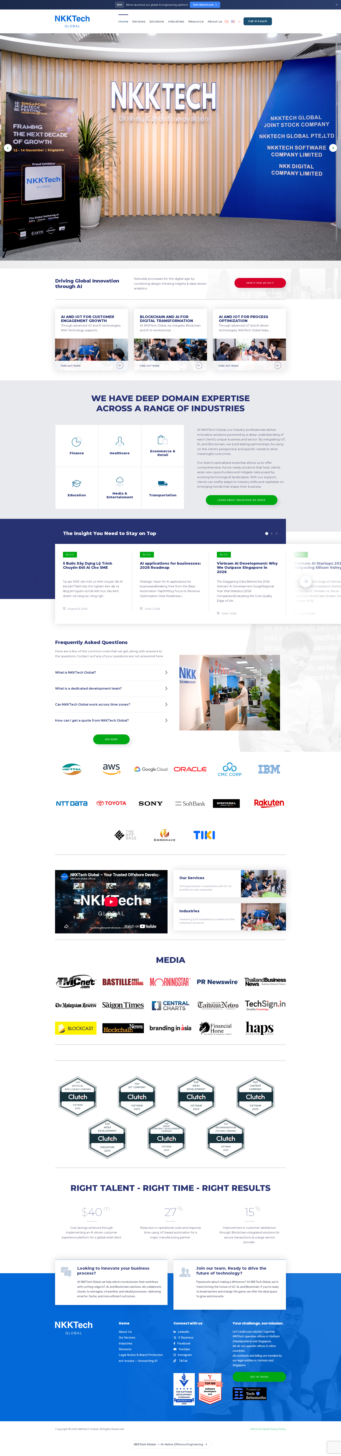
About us (215, 21)
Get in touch (257, 21)
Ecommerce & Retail (162, 453)
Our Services (191, 878)
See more (111, 739)
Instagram (185, 1355)
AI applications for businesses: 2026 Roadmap (170, 565)
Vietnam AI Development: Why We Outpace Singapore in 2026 (247, 567)
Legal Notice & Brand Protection (141, 1355)
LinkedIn (183, 1332)
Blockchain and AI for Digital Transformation (166, 319)
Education (77, 495)
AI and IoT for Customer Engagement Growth (87, 319)
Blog (70, 554)
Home (123, 21)
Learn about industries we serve (242, 500)
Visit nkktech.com (203, 4)
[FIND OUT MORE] (91, 341)
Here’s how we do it (260, 283)
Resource (196, 21)
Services (138, 21)
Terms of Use (258, 1429)
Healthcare (120, 453)
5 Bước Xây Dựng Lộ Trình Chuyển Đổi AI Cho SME (87, 565)
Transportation (162, 495)
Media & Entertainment (120, 495)
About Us (125, 1332)
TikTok (182, 1361)
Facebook (183, 1343)
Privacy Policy (277, 1429)
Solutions (156, 21)
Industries (176, 21)
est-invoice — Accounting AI (138, 1361)
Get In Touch (259, 1376)
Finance (77, 453)
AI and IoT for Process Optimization (243, 319)
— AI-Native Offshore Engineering (168, 1444)
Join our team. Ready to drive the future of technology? (231, 1271)
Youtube (184, 1349)
